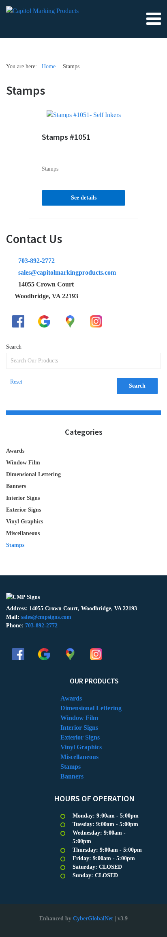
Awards (15, 451)
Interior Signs (23, 498)
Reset (16, 382)
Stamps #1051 (66, 137)
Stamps (50, 169)
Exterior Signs (23, 510)
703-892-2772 (36, 260)
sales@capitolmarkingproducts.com (67, 272)
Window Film (23, 463)
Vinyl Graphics (24, 521)
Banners (16, 486)
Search (13, 347)
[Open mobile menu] (153, 18)
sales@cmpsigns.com (46, 617)
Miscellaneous (23, 533)
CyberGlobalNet (93, 918)
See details (83, 198)
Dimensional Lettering (33, 474)
